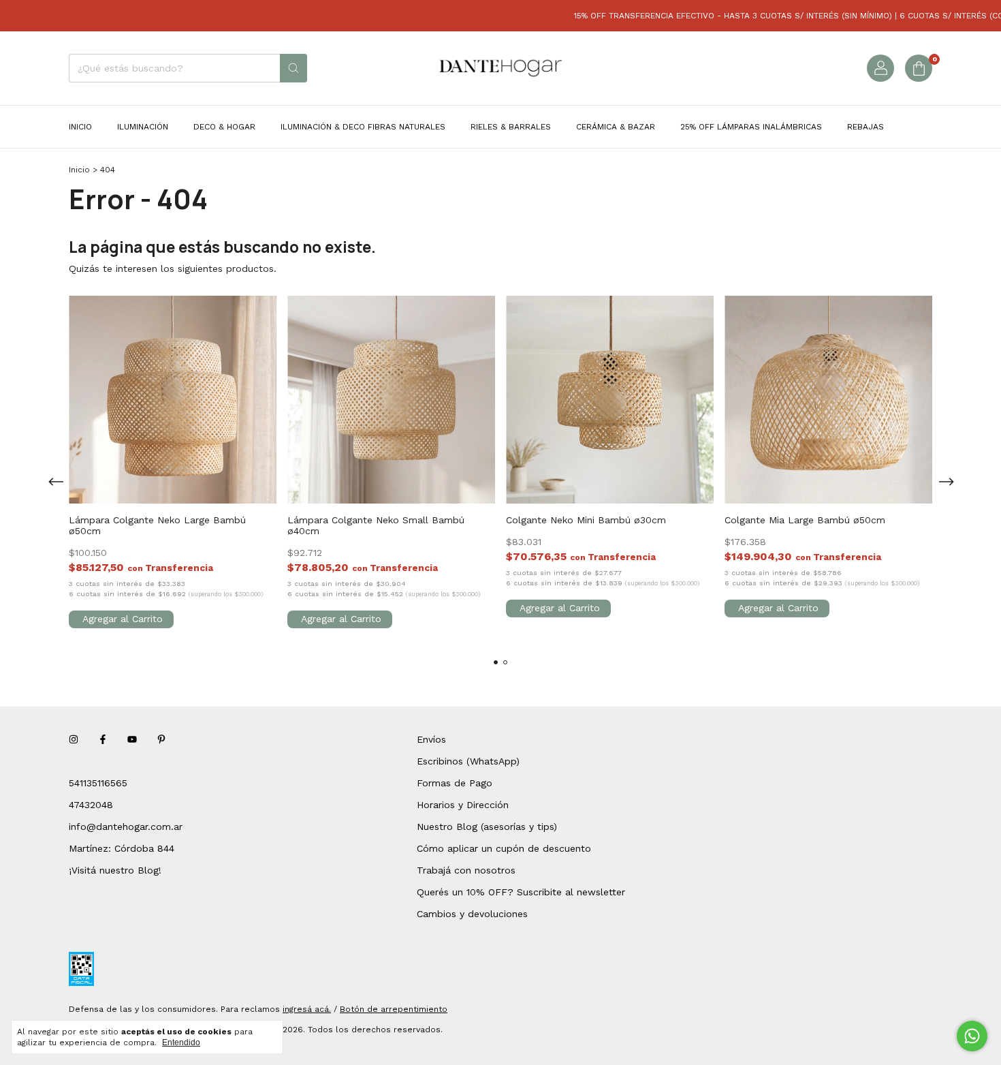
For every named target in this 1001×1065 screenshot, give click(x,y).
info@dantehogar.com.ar (125, 826)
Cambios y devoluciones (472, 913)
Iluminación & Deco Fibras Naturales (363, 127)
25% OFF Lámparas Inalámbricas (751, 127)
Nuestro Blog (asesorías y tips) (487, 826)
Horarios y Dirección (463, 804)
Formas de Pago (454, 782)
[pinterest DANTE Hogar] (161, 739)
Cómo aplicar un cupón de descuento (504, 848)
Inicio (80, 127)
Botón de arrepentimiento (393, 1009)
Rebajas (865, 127)
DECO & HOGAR (224, 127)
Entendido (181, 1042)
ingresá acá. (307, 1009)
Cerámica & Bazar (615, 127)
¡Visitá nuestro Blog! (115, 870)
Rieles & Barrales (511, 127)
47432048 (91, 804)
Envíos (431, 739)
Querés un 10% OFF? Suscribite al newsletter (521, 891)
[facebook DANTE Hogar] (103, 739)
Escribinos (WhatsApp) (468, 761)
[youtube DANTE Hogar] (132, 739)
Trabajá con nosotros (466, 870)
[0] (918, 68)
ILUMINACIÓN (142, 127)
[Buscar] (293, 68)
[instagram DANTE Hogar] (73, 739)
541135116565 (98, 782)
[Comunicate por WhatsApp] (972, 1036)
